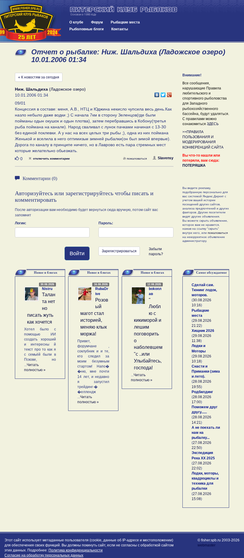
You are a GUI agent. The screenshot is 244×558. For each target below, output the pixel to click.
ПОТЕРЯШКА (194, 165)
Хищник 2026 (203, 331)
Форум (97, 22)
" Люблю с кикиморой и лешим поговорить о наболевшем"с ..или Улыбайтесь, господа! (148, 333)
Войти (77, 253)
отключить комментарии (51, 158)
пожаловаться (137, 158)
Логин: (20, 223)
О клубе (76, 22)
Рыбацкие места (125, 22)
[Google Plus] (169, 93)
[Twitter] (163, 93)
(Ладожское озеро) (50, 89)
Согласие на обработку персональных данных (43, 555)
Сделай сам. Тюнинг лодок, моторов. (204, 290)
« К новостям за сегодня (38, 77)
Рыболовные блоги (86, 29)
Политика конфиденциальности (76, 550)
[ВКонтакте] (157, 93)
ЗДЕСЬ (213, 124)
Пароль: (105, 223)
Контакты (119, 29)
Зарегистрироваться (119, 251)
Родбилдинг (202, 392)
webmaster (206, 545)
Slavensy (165, 158)
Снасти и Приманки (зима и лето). (206, 371)
